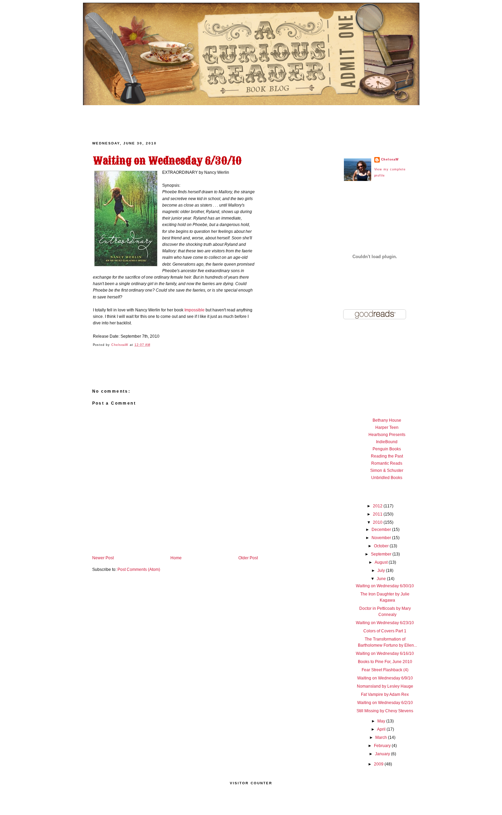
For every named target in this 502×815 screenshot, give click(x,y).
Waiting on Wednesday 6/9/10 (385, 678)
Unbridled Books (386, 477)
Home (176, 558)
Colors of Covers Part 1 (384, 631)
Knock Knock (338, 117)
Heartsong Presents (386, 434)
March (381, 737)
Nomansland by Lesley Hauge (385, 686)
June (382, 578)
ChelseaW (120, 345)
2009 (379, 764)
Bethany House (387, 420)
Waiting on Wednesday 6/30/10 (385, 586)
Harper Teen (387, 427)
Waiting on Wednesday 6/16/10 (385, 653)
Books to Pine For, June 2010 (385, 661)
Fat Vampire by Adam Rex (385, 694)
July (381, 570)
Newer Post (103, 558)
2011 (378, 514)
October (382, 546)
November (382, 537)
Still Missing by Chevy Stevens (385, 710)
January (383, 753)
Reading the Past (387, 456)
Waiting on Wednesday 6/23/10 (385, 622)
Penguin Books (387, 449)
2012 (378, 506)
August (382, 562)
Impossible (195, 310)
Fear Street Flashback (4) (385, 670)
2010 (378, 522)
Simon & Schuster (386, 470)
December (382, 529)
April (382, 729)
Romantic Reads (386, 463)
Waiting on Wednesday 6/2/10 (385, 702)
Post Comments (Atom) (138, 569)
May (381, 721)
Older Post (248, 558)
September (381, 554)
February (383, 745)
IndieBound (387, 441)
